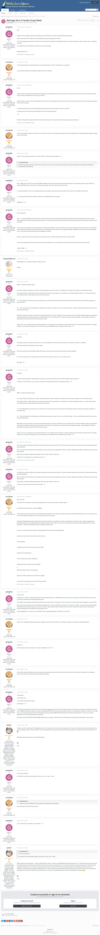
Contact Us (50, 929)
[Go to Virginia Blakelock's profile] (9, 264)
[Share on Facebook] (5, 921)
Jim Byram (9, 62)
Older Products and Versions (30, 22)
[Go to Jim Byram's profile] (9, 67)
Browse (5, 10)
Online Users (23, 13)
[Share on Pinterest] (22, 921)
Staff (16, 13)
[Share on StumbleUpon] (17, 921)
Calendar (10, 13)
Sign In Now (73, 906)
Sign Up (95, 2)
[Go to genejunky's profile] (3, 21)
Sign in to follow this (83, 20)
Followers (92, 20)
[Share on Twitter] (2, 921)
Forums (3, 13)
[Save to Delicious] (12, 921)
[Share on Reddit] (14, 921)
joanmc (9, 725)
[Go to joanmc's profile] (9, 730)
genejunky (10, 22)
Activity (13, 10)
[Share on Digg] (9, 921)
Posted (22, 27)
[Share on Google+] (7, 921)
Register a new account (27, 906)
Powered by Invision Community (50, 932)
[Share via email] (19, 921)
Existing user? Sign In (85, 2)
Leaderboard (31, 13)
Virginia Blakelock (9, 259)
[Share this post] (97, 27)
